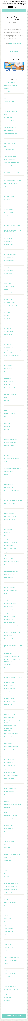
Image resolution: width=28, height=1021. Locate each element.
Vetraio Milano (7, 997)
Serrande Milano (8, 857)
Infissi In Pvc (7, 526)
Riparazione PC (7, 794)
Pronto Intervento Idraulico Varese (12, 749)
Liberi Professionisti (8, 558)
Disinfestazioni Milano (9, 381)
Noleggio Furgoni (8, 635)
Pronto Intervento (8, 743)
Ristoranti (6, 801)
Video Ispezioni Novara (9, 1003)
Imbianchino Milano (8, 484)
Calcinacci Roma (8, 238)
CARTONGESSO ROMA (9, 260)
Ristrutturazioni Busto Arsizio (10, 815)
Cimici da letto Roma (9, 286)
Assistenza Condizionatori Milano (11, 162)
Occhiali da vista (8, 653)
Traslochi (6, 963)
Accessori (6, 88)
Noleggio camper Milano (10, 622)
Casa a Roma (7, 264)
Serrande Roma (7, 860)
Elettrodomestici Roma (9, 404)
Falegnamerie (7, 426)
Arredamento (7, 137)
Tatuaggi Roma (7, 937)
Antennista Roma (8, 117)
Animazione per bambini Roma (11, 111)
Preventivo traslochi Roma (10, 725)
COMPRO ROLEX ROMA (9, 334)
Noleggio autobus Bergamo (10, 603)
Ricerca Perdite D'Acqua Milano (11, 781)
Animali (6, 108)
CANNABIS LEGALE (8, 244)
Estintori (6, 410)
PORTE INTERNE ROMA (9, 717)
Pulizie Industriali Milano (9, 759)
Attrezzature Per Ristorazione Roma (12, 190)
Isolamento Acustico (8, 545)
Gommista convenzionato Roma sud (12, 468)
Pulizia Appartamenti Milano (10, 756)
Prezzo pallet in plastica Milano (11, 733)
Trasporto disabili (8, 970)
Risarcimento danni (8, 798)
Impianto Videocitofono (9, 513)
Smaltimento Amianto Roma (10, 886)
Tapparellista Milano (9, 928)
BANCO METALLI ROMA (9, 222)
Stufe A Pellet (7, 921)
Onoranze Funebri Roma (13, 42)
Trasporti (6, 966)
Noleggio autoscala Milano (10, 609)
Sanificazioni (7, 838)
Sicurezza (6, 873)
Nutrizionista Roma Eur (9, 650)
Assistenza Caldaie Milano (10, 156)
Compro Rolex (7, 328)
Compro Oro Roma (8, 321)
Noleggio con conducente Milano (11, 625)
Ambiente (6, 104)
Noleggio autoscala (8, 606)
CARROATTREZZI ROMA (9, 251)
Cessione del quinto (8, 283)
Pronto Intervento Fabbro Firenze (11, 746)
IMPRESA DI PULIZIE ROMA (10, 519)
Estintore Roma (7, 407)
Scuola (5, 844)
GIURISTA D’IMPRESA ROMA (10, 465)
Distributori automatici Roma (10, 387)
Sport (5, 912)
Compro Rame (7, 325)
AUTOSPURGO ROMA (9, 206)
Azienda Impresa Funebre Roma (14, 18)
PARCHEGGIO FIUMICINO (10, 682)
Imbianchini (7, 481)
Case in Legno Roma (8, 270)
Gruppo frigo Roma (8, 471)
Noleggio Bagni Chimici (9, 616)
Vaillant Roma (7, 983)
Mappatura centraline (9, 574)
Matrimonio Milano (8, 580)
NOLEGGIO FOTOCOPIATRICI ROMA (12, 632)
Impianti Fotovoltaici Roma (10, 506)
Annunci (6, 114)
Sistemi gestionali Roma (9, 880)
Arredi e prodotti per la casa (10, 143)
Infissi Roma (7, 532)
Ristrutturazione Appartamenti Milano (12, 804)
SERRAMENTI (7, 847)
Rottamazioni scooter (9, 831)
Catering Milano (8, 273)
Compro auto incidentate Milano (11, 305)
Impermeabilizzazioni (9, 487)
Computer (6, 341)
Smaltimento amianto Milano (11, 883)
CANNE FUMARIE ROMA (9, 247)
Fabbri (5, 416)
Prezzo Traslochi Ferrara (9, 736)
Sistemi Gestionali (8, 876)
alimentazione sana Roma (10, 101)
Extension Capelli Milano (9, 413)
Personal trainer (8, 708)
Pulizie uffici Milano (8, 762)
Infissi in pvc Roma (8, 529)
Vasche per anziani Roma (10, 986)
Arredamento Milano (9, 140)
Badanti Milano (7, 218)
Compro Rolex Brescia (9, 331)
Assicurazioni (7, 153)
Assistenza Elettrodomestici (10, 169)
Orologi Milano (7, 674)
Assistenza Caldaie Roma (9, 159)
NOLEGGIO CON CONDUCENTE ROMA (12, 629)
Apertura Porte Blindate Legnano (11, 120)
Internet (6, 535)
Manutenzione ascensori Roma (11, 571)
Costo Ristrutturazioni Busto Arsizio (12, 355)
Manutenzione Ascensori (9, 568)
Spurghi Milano (7, 918)
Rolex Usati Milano (8, 825)
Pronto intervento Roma (9, 752)
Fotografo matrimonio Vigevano (11, 458)
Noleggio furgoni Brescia (10, 638)
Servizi (5, 863)
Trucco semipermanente (9, 973)
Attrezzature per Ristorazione (11, 186)
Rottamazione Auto (8, 828)
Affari (5, 98)
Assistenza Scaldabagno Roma (11, 183)
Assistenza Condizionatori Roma (11, 165)
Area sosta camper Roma (10, 127)
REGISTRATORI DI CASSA (9, 765)
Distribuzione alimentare (9, 391)
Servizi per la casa (8, 867)
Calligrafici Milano (8, 241)
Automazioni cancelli (9, 196)
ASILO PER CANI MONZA (9, 149)
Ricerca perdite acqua (9, 778)
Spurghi (6, 915)
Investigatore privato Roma (10, 542)
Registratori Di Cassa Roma (10, 769)
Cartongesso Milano (8, 257)
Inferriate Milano (8, 523)
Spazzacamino (7, 905)
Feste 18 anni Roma (8, 436)
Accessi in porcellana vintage (10, 85)
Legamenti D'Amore (8, 555)
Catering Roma (7, 276)
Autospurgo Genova (8, 202)
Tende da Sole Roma (8, 950)
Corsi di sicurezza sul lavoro (10, 347)
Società (6, 899)
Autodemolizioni (8, 193)
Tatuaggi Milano (8, 934)
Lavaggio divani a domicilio (10, 552)
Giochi (5, 461)
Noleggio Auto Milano (9, 600)
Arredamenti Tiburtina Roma (10, 133)
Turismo (6, 979)
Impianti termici (8, 510)
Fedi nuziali (6, 429)
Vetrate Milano (7, 1000)
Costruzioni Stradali (8, 358)
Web (5, 1007)
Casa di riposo (7, 267)
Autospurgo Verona (8, 209)
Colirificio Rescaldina (9, 292)
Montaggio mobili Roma (9, 587)
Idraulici (6, 474)
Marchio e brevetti (8, 577)
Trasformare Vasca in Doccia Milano (12, 957)
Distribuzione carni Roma (10, 394)
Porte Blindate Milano (9, 711)
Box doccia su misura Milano (10, 235)
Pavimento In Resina (9, 704)
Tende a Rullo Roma (8, 947)
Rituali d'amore (7, 822)
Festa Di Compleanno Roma (10, 432)
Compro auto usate (8, 312)
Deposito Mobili (8, 368)
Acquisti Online (7, 91)
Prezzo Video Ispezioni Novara (11, 740)
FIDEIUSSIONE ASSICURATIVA (10, 442)
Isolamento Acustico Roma (10, 548)
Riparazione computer (9, 791)
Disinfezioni (7, 384)
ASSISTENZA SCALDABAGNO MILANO (12, 180)
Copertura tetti (7, 344)
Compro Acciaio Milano (9, 302)
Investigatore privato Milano (10, 539)
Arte (5, 146)
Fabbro (6, 420)
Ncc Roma (6, 597)
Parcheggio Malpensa (9, 685)
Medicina (6, 584)
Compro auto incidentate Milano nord (12, 309)
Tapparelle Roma (8, 925)
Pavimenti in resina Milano (10, 701)
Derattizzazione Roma (9, 371)
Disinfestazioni (7, 378)
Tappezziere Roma (8, 931)
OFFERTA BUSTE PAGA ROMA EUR (11, 656)
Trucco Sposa (7, 976)
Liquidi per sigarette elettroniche (11, 561)
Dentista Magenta (8, 365)
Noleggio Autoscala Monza (10, 613)
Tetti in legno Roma (8, 954)
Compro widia (7, 338)
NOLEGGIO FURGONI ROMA (10, 642)
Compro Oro (7, 318)
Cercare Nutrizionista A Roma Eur (11, 280)
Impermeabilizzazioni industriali (11, 490)
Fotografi (6, 455)
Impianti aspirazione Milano (10, 494)
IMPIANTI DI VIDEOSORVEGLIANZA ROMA (13, 500)
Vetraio (6, 994)
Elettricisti (6, 400)
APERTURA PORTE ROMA (9, 124)
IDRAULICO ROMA (8, 477)
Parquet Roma (7, 695)
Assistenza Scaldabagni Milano (11, 177)
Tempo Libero (7, 944)
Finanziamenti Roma (9, 445)
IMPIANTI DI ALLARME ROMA (11, 497)
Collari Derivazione (8, 296)
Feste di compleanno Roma (10, 439)
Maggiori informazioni (18, 7)
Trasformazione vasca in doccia (11, 960)
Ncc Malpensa (7, 593)
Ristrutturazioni (7, 807)
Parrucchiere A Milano (9, 698)
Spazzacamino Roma (9, 909)
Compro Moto (7, 315)
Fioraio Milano (7, 452)
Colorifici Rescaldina (8, 299)
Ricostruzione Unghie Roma (10, 785)
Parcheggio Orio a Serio (9, 688)
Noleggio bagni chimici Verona (11, 619)
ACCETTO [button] (10, 7)
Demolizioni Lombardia (9, 362)
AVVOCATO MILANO (8, 212)
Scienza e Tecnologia (9, 841)
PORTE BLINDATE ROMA (9, 714)
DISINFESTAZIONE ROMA (10, 375)
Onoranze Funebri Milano (10, 667)
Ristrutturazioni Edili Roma (10, 818)
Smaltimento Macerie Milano (10, 889)
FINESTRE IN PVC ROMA (9, 449)
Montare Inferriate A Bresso (10, 590)
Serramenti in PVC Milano (10, 851)
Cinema (6, 289)
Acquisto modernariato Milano (11, 95)
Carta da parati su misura (10, 254)
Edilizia (5, 397)
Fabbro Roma (7, 423)
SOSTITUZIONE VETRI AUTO (10, 902)
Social (5, 896)
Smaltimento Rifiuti (8, 892)
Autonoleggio (7, 199)
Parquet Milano (7, 691)
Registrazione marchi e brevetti (11, 772)
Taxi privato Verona (8, 941)
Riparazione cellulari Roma (10, 788)
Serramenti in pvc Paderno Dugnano (12, 854)
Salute (5, 835)
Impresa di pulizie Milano (10, 516)
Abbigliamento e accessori (10, 82)
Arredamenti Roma (8, 130)
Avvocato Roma (7, 215)
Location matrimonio (9, 564)
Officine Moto (7, 664)
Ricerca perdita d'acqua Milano (11, 775)
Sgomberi (6, 870)
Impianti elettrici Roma (9, 503)
